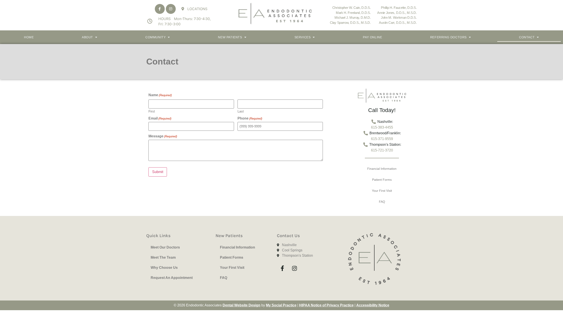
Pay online (372, 37)
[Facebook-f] (160, 9)
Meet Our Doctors (165, 247)
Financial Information (382, 168)
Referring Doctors (448, 37)
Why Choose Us (164, 267)
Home (29, 37)
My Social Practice (281, 305)
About (87, 37)
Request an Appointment (172, 278)
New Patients (230, 37)
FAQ (382, 201)
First (151, 111)
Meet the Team (163, 257)
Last (241, 111)
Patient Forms (382, 179)
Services (302, 37)
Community (155, 37)
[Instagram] (171, 9)
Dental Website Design (241, 305)
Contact (527, 37)
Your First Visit (382, 190)
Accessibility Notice (372, 305)
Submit (157, 172)
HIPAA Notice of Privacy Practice (326, 305)
